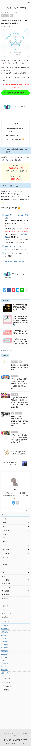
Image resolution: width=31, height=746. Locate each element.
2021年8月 (4, 673)
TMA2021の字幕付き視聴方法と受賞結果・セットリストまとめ (20, 307)
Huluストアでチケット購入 (14, 246)
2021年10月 (5, 667)
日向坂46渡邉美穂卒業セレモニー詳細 (16, 130)
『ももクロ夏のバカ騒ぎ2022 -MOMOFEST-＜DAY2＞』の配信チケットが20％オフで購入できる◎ (19, 383)
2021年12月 (5, 660)
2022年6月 (4, 644)
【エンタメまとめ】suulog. (15, 8)
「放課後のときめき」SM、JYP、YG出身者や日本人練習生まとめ (20, 341)
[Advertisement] (15, 708)
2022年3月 (4, 651)
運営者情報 (5, 690)
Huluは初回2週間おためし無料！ (15, 261)
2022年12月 (5, 629)
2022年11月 (5, 632)
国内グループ (6, 350)
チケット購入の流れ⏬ (16, 139)
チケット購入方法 (12, 135)
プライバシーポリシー (9, 686)
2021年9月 (4, 670)
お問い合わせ (6, 682)
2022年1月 (4, 657)
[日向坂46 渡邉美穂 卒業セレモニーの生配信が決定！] (17, 290)
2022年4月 (4, 648)
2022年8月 (4, 638)
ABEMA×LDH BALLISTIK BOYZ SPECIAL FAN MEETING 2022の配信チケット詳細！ (19, 421)
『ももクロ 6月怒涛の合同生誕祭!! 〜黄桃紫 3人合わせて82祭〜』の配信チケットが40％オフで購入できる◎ (19, 402)
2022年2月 (4, 654)
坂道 (11, 350)
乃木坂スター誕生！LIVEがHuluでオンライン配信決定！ (19, 367)
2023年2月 (4, 626)
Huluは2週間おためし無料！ (14, 93)
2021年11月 (4, 663)
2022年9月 (4, 635)
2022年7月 (4, 641)
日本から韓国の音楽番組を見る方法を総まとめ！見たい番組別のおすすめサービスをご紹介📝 (20, 320)
